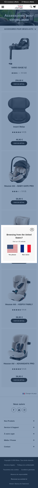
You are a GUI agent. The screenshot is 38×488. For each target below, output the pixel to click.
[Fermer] (32, 230)
